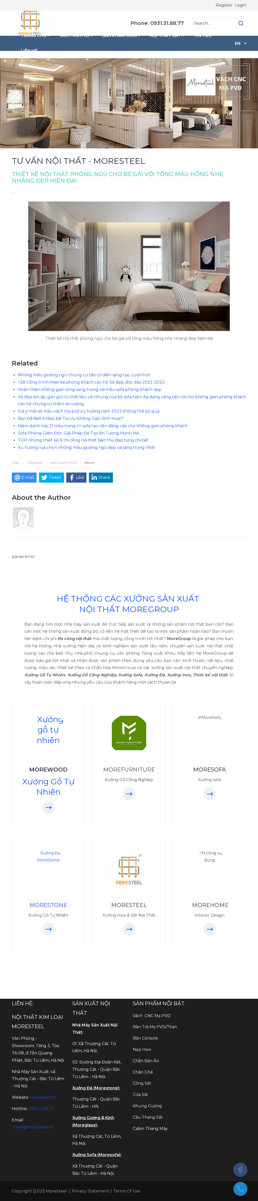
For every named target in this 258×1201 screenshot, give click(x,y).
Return (89, 462)
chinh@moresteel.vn (33, 1127)
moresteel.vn (43, 1097)
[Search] (241, 23)
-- (13, 192)
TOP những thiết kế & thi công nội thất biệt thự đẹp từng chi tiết (83, 440)
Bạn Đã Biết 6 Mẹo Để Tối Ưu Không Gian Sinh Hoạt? (70, 418)
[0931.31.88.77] (240, 1189)
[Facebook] (240, 1170)
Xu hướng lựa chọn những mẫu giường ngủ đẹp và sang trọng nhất (86, 447)
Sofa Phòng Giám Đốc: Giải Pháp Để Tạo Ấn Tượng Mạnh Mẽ (78, 433)
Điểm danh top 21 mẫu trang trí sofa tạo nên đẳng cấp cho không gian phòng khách (103, 425)
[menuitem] (35, 35)
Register (224, 5)
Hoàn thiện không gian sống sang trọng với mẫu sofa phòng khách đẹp (90, 389)
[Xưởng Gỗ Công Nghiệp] (129, 733)
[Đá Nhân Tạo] (48, 857)
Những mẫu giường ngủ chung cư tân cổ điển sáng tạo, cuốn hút (84, 375)
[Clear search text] (236, 23)
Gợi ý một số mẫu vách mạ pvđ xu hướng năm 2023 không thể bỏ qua (88, 411)
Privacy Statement (90, 1191)
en (238, 43)
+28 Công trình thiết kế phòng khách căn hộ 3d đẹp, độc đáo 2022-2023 (91, 382)
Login (240, 5)
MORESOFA (209, 769)
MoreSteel (56, 1191)
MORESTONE (48, 905)
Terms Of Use (126, 1191)
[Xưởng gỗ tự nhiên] (48, 730)
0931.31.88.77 (41, 1108)
